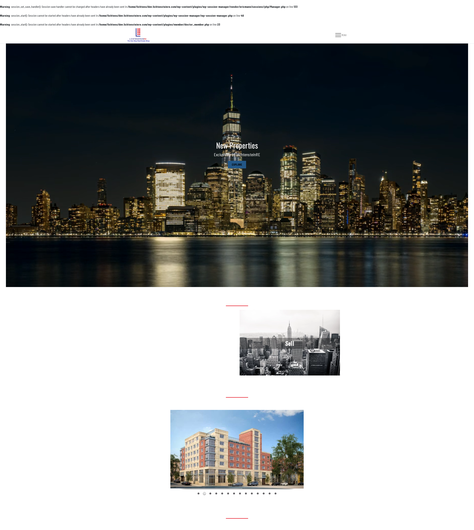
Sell (289, 127)
